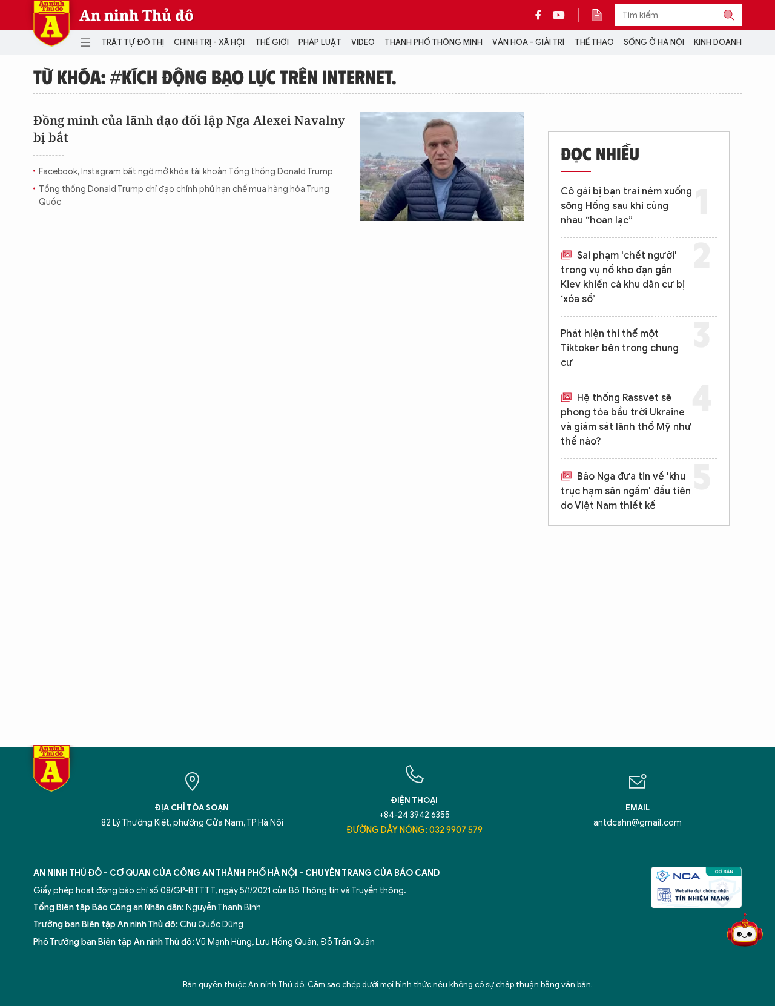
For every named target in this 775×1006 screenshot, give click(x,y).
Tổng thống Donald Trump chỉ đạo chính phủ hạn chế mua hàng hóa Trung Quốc (184, 195)
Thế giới (272, 42)
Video (363, 42)
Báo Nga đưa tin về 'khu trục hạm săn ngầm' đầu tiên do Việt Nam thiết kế (626, 491)
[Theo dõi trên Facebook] (541, 15)
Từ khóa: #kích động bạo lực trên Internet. (214, 76)
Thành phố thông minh (433, 42)
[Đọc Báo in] (603, 15)
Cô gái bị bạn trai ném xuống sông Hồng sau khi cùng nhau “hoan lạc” (626, 206)
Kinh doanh (718, 42)
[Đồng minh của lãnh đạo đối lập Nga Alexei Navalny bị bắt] (442, 166)
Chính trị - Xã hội (209, 42)
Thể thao (594, 42)
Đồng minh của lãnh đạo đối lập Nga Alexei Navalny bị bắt (189, 128)
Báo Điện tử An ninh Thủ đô (51, 23)
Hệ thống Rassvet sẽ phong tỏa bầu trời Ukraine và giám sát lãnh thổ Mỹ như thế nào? (626, 420)
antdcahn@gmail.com (637, 823)
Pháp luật (319, 42)
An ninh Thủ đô (136, 15)
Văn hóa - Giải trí (528, 42)
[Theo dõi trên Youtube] (559, 15)
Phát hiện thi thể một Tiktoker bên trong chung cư (620, 348)
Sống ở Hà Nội (654, 42)
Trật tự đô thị (132, 42)
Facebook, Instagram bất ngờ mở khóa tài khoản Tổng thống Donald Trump (186, 172)
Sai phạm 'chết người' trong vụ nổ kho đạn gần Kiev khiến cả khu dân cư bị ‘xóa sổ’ (623, 277)
